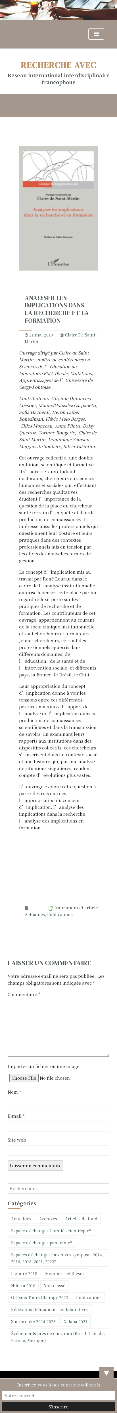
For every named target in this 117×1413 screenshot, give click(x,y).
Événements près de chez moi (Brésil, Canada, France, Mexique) (58, 1337)
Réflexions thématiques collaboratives (49, 1309)
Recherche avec (58, 65)
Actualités (35, 914)
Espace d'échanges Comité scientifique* (51, 1230)
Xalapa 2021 (75, 1321)
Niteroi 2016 (23, 1285)
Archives (48, 1218)
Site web (17, 1140)
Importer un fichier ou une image (44, 1066)
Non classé (54, 1285)
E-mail (16, 1116)
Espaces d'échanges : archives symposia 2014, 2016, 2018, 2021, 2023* (57, 1258)
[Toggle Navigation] (96, 34)
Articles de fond (81, 1218)
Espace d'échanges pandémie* (41, 1242)
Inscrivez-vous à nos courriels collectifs (58, 1385)
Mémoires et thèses (64, 1273)
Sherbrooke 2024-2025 (33, 1321)
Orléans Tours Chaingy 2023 (39, 1297)
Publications (60, 914)
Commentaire (24, 994)
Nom (14, 1092)
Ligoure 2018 (24, 1273)
